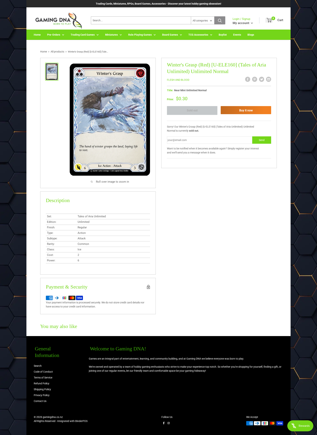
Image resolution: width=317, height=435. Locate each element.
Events (237, 34)
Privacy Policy (42, 395)
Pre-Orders (53, 34)
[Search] (219, 20)
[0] (269, 20)
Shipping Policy (42, 389)
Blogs (250, 34)
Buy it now (246, 110)
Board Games (170, 34)
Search (38, 365)
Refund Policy (41, 383)
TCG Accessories (198, 34)
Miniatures (111, 34)
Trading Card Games (83, 34)
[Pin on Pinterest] (254, 79)
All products (57, 51)
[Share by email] (268, 79)
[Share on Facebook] (247, 79)
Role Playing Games (140, 34)
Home (37, 34)
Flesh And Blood (178, 79)
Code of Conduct (43, 371)
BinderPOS (81, 421)
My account (241, 23)
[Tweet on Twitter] (261, 79)
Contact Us (40, 401)
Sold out (192, 110)
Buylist (223, 34)
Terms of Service (43, 377)
